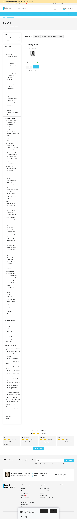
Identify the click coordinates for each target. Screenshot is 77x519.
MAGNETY (9, 294)
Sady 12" (9, 135)
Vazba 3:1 (9, 315)
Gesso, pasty (9, 236)
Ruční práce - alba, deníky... (11, 107)
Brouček (17, 26)
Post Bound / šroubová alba (12, 147)
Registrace (71, 3)
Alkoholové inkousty (11, 257)
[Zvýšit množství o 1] (31, 67)
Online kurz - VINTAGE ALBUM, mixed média (13, 371)
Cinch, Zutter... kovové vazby (11, 309)
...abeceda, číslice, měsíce (12, 56)
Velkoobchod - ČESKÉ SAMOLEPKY (46, 497)
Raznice (8, 285)
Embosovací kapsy (10, 304)
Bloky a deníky (10, 161)
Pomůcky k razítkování (11, 214)
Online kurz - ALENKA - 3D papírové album (13, 349)
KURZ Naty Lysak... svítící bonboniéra (12, 392)
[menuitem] (6, 14)
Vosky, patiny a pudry (11, 240)
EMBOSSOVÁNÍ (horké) (10, 217)
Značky (8, 414)
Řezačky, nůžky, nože (11, 289)
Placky (7, 114)
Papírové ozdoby (10, 186)
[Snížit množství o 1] (27, 67)
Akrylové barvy (10, 227)
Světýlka (8, 292)
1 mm (8, 324)
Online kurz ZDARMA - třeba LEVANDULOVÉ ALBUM (11, 388)
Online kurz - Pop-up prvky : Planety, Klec (13, 374)
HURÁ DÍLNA (9, 50)
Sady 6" (8, 139)
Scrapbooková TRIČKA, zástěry (12, 112)
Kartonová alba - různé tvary (12, 158)
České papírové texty (9, 105)
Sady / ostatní (9, 140)
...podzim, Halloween (11, 84)
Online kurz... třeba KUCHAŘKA (12, 385)
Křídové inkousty (10, 265)
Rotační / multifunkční (11, 210)
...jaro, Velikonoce (10, 63)
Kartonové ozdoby (10, 195)
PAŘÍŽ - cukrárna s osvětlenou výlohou (13, 408)
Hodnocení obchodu (38, 430)
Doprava (4, 3)
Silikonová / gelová (11, 203)
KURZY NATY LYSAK (11, 345)
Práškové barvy (10, 233)
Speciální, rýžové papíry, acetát (13, 133)
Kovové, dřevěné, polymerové (13, 189)
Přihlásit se (69, 460)
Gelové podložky (10, 238)
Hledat (47, 8)
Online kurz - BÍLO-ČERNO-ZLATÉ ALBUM (12, 367)
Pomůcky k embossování (11, 221)
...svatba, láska (10, 61)
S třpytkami (12, 282)
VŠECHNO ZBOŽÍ (10, 118)
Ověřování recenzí (24, 504)
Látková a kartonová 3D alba (12, 154)
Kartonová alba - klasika (11, 156)
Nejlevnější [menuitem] (37, 36)
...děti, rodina (9, 77)
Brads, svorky (9, 191)
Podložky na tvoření (11, 291)
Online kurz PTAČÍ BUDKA (11, 377)
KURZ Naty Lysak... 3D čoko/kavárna (12, 397)
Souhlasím (53, 511)
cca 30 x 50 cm (10, 335)
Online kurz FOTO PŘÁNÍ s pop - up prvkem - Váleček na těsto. (13, 383)
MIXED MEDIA (8, 224)
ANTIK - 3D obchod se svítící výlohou (13, 399)
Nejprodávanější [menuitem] (52, 36)
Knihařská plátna (9, 331)
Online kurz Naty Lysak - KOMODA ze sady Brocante (13, 395)
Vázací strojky (9, 311)
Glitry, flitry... (9, 198)
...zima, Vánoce (10, 69)
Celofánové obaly (10, 170)
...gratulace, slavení (10, 60)
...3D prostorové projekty (12, 98)
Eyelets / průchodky (11, 193)
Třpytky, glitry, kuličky (11, 234)
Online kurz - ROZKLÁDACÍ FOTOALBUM (11, 355)
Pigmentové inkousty (11, 263)
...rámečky (9, 90)
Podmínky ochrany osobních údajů (27, 502)
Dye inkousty (9, 266)
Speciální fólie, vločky (11, 245)
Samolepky (9, 178)
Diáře (8, 160)
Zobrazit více (38, 448)
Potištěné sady (10, 174)
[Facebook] (64, 475)
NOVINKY (8, 46)
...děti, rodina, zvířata (11, 58)
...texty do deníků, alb (11, 75)
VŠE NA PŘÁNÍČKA (9, 166)
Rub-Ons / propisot (10, 187)
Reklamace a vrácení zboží (45, 495)
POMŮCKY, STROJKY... (10, 271)
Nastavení (23, 517)
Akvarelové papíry (10, 126)
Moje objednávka (17, 3)
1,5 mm (8, 326)
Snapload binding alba (11, 149)
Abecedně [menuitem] (60, 36)
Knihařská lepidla (9, 341)
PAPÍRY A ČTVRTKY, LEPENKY (11, 120)
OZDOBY (7, 177)
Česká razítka (8, 110)
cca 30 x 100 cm (10, 336)
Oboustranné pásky (13, 275)
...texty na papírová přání (11, 73)
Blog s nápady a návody (44, 488)
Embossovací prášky (11, 219)
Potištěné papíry (10, 124)
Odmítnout (44, 511)
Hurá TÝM (41, 493)
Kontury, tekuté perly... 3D (12, 244)
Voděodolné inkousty (11, 261)
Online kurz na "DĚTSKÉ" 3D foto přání (12, 379)
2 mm (8, 328)
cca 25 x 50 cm (10, 333)
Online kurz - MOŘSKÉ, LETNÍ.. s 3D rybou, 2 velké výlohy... (13, 352)
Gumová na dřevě (10, 207)
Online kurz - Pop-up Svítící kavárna (12, 365)
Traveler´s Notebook (11, 151)
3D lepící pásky (13, 277)
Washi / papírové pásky (11, 180)
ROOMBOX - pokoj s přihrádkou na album (12, 405)
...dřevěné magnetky (11, 96)
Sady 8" (8, 137)
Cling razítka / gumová (11, 205)
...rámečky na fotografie (11, 100)
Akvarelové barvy (10, 225)
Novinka (12, 40)
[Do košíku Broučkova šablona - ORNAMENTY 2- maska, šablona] (36, 66)
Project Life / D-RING (11, 145)
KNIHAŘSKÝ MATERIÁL (11, 320)
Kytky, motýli (9, 182)
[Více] (70, 14)
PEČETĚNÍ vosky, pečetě (10, 307)
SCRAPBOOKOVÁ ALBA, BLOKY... (12, 143)
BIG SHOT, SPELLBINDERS (11, 299)
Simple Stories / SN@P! (11, 152)
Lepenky (8, 129)
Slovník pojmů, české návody (45, 490)
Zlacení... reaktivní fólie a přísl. (13, 251)
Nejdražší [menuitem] (44, 36)
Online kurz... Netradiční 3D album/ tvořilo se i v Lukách (12, 402)
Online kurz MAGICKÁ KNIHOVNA (12, 410)
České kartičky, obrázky (10, 108)
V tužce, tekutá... (13, 280)
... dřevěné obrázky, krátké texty (13, 102)
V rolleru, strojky (13, 279)
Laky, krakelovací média (11, 242)
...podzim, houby (10, 67)
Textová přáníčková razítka (12, 172)
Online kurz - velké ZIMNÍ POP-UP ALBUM (12, 362)
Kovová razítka (10, 212)
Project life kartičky (10, 128)
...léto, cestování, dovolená (12, 65)
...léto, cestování (10, 82)
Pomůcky (9, 253)
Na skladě (12, 37)
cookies (26, 510)
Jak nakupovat (24, 506)
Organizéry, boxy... (10, 287)
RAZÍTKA (7, 201)
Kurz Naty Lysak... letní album (11, 390)
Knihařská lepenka (9, 322)
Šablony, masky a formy (11, 247)
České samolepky (9, 54)
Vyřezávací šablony (10, 303)
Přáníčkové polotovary (11, 168)
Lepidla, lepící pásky (11, 273)
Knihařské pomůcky (9, 339)
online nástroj (32, 514)
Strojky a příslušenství (11, 301)
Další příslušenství (10, 163)
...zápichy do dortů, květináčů (12, 95)
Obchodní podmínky (25, 500)
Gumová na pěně (10, 209)
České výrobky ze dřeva (10, 93)
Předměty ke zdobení (11, 249)
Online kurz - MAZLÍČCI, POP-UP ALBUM (12, 359)
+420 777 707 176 (56, 8)
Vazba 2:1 (9, 313)
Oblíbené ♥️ (24, 3)
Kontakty (10, 3)
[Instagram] (66, 475)
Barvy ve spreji (10, 229)
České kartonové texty (10, 72)
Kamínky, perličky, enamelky (12, 184)
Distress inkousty (10, 259)
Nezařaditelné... (10, 296)
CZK (55, 3)
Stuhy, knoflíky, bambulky (12, 196)
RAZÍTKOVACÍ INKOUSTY (11, 256)
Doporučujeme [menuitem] (28, 36)
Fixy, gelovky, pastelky (11, 231)
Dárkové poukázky (9, 52)
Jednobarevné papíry (11, 122)
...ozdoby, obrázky (10, 88)
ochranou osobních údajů (61, 463)
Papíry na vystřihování (11, 131)
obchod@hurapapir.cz (40, 473)
